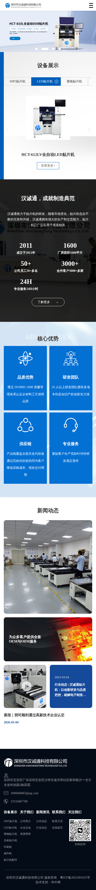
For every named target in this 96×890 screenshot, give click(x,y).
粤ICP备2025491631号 (75, 877)
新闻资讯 (43, 812)
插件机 (8, 853)
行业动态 (41, 827)
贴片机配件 (10, 859)
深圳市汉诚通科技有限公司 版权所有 (31, 877)
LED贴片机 (10, 827)
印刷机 (8, 846)
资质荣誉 (25, 834)
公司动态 (41, 821)
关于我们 (26, 812)
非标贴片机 (10, 840)
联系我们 (58, 812)
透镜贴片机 (10, 834)
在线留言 (57, 827)
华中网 (56, 882)
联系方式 (57, 821)
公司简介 (25, 821)
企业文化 (25, 827)
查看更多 (48, 165)
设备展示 (10, 812)
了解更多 (48, 302)
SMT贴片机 (10, 821)
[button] (36, 49)
